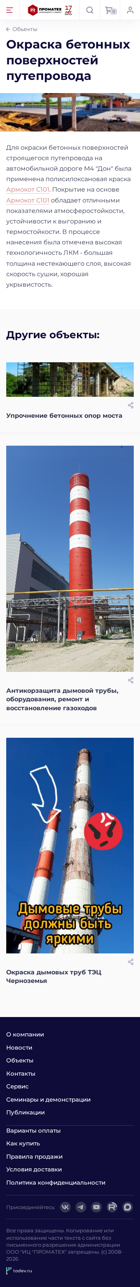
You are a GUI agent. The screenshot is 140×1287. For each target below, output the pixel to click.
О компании (25, 1034)
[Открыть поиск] (89, 10)
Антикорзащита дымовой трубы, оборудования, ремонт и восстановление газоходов (62, 699)
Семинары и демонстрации (48, 1099)
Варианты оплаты (33, 1130)
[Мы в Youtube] (96, 1207)
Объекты (19, 1060)
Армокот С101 (27, 189)
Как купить (23, 1143)
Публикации (25, 1112)
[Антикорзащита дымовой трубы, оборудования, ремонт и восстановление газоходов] (70, 559)
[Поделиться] (130, 405)
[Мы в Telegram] (80, 1207)
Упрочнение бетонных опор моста (64, 415)
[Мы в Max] (127, 1207)
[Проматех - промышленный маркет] (50, 10)
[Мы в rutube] (112, 1207)
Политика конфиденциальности (55, 1182)
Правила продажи (34, 1156)
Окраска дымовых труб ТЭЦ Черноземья (53, 976)
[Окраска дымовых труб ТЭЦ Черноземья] (70, 845)
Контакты (20, 1073)
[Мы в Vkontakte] (65, 1207)
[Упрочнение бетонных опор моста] (70, 379)
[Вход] (130, 10)
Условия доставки (34, 1169)
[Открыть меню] (10, 10)
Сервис (17, 1086)
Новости (19, 1047)
